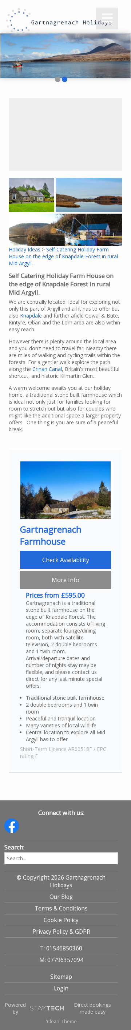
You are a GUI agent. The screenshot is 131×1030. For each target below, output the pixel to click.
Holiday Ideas (24, 249)
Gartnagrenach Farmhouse (51, 535)
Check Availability (65, 560)
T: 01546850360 (61, 948)
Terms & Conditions (61, 908)
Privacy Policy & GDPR (61, 932)
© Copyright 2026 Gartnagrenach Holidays (61, 881)
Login (61, 988)
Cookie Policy (61, 920)
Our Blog (61, 897)
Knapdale (31, 315)
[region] (65, 134)
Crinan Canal (47, 368)
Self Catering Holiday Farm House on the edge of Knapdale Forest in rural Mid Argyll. (63, 256)
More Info (65, 580)
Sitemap (61, 977)
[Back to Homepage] (40, 16)
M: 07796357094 (61, 960)
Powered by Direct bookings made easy (58, 1008)
